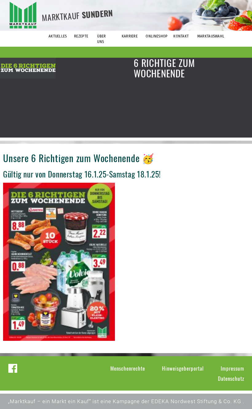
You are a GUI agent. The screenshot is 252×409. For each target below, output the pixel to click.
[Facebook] (13, 368)
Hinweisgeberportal (183, 368)
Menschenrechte (127, 368)
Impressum (232, 368)
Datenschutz (231, 378)
